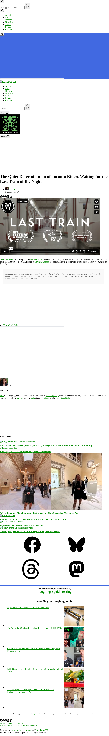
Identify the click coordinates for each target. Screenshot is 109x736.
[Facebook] (1, 197)
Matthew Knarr (36, 259)
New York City (52, 395)
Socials (8, 96)
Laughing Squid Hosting (54, 592)
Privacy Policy (6, 723)
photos (45, 398)
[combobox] (12, 108)
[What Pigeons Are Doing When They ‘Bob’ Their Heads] (8, 448)
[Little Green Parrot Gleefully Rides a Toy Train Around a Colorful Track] (7, 515)
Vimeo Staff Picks (10, 325)
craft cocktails (64, 398)
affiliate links (38, 714)
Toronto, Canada (42, 262)
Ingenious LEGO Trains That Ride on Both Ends (22, 525)
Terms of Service (21, 723)
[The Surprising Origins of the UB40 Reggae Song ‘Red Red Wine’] (16, 528)
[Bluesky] (4, 197)
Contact (8, 100)
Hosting (8, 91)
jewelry (20, 398)
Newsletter (9, 93)
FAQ (7, 88)
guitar (33, 398)
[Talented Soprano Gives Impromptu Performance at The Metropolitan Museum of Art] (51, 509)
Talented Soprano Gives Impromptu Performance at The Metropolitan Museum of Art (39, 513)
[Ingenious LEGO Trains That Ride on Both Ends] (11, 522)
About (8, 86)
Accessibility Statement (10, 726)
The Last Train (7, 259)
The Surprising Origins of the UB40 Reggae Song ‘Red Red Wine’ (30, 531)
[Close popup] (2, 34)
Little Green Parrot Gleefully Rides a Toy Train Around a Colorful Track (33, 519)
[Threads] (8, 197)
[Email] (11, 197)
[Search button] (27, 107)
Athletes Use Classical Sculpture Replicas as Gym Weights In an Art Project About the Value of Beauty (46, 445)
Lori (2, 395)
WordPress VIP (42, 730)
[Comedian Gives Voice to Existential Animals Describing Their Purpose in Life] (74, 667)
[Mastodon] (77, 578)
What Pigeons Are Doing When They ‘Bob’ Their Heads (25, 451)
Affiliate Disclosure (29, 726)
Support (8, 98)
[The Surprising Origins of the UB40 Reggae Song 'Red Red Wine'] (74, 646)
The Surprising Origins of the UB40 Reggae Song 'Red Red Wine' (35, 628)
